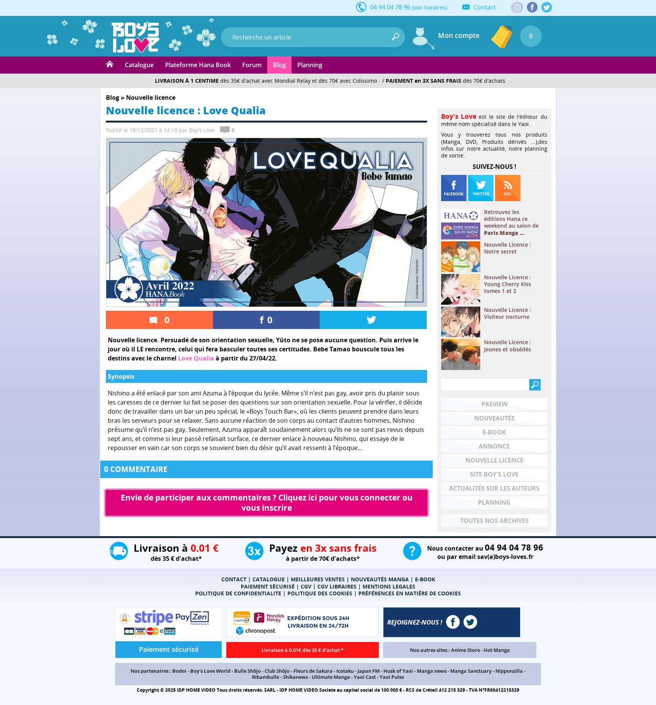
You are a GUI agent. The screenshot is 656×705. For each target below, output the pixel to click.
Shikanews (295, 677)
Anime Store (465, 650)
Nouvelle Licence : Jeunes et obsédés (507, 345)
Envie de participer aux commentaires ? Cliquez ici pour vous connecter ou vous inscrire (268, 502)
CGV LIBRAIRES (336, 586)
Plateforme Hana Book (198, 65)
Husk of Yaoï (398, 670)
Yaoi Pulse (392, 677)
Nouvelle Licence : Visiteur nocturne (507, 313)
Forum (252, 65)
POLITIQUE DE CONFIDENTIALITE (238, 593)
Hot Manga (497, 650)
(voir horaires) (429, 7)
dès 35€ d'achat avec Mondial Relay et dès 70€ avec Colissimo (266, 80)
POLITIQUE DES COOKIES (319, 593)
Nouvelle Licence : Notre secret (507, 248)
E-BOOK (425, 579)
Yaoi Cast (365, 677)
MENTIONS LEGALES (389, 586)
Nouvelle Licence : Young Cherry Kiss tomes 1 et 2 (507, 284)
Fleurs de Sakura (313, 670)
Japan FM (369, 670)
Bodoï (179, 670)
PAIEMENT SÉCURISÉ (268, 586)
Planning (309, 65)
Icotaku (345, 670)
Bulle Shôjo (247, 670)
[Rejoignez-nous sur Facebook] (532, 7)
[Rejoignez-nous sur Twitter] (546, 7)
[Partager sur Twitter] (373, 320)
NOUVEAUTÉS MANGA (380, 579)
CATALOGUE (268, 579)
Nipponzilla (509, 670)
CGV (306, 586)
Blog (279, 65)
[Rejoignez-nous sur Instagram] (517, 8)
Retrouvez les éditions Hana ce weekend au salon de (511, 222)
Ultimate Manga (331, 677)
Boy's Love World (210, 670)
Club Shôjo (277, 670)
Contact (484, 7)
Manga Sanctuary (471, 670)
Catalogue (139, 65)
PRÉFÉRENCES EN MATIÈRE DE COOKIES (409, 593)
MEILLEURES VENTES (318, 579)
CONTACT (233, 579)
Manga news (431, 670)
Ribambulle (265, 677)
